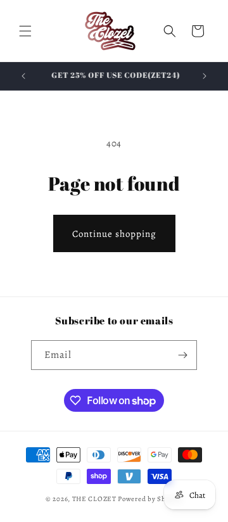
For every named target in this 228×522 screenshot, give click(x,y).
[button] (25, 31)
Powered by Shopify (150, 499)
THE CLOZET (94, 499)
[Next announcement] (204, 76)
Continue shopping (114, 233)
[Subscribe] (182, 355)
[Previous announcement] (23, 76)
